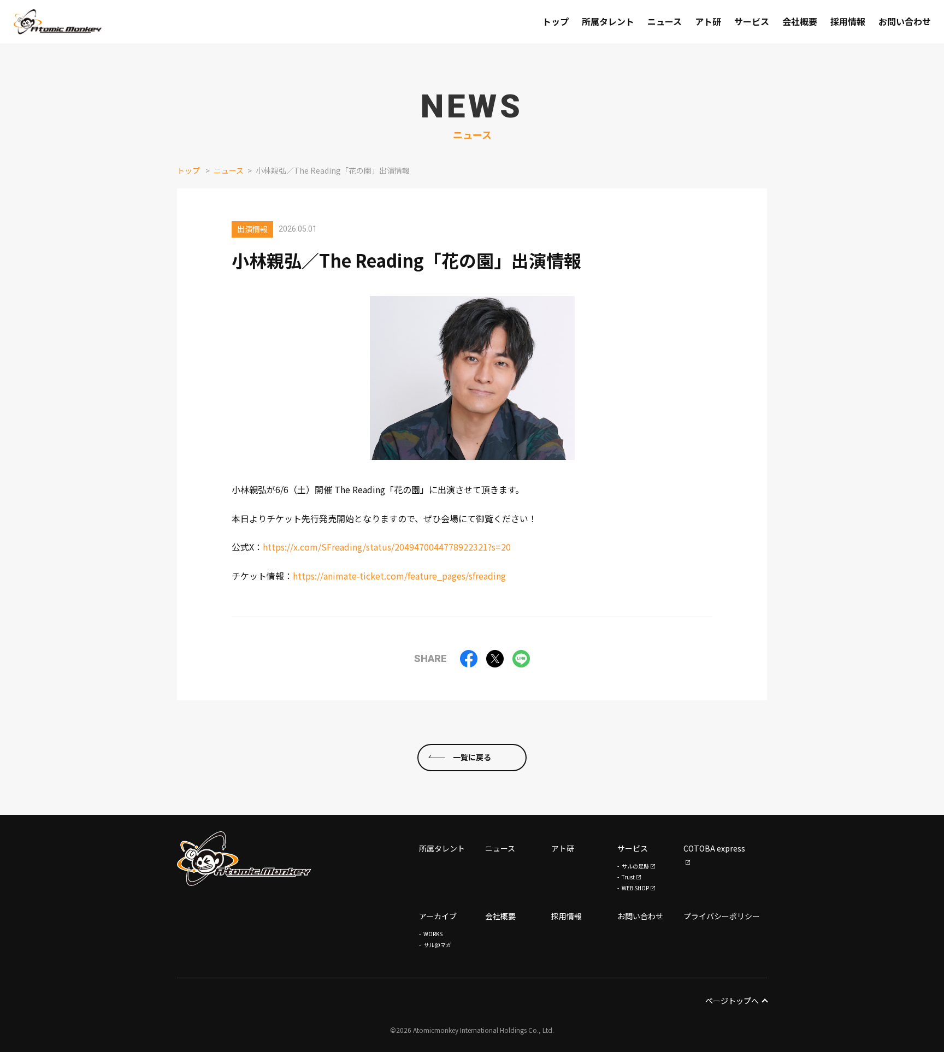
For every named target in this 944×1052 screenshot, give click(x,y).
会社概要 (500, 916)
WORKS (432, 934)
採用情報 (566, 916)
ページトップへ (732, 1000)
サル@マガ (437, 945)
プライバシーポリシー (721, 916)
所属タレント (442, 848)
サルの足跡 (635, 866)
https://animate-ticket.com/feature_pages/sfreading (399, 575)
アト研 (562, 848)
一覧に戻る (472, 757)
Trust (628, 877)
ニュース (229, 170)
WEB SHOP (635, 888)
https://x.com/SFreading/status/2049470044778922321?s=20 (387, 546)
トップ (188, 170)
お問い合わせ (640, 916)
